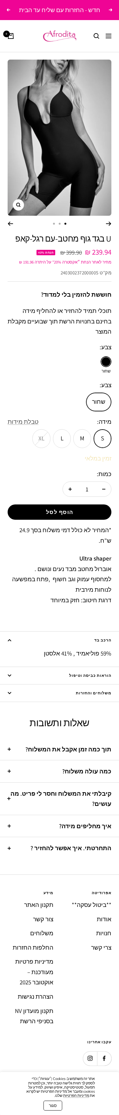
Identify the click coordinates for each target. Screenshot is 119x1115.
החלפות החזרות (33, 947)
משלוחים (41, 933)
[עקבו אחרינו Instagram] (90, 1058)
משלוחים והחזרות (93, 693)
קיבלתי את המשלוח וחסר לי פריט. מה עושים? (60, 799)
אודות (104, 919)
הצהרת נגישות (35, 996)
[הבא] (10, 223)
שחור (98, 401)
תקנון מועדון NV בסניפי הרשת (34, 1016)
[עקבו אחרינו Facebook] (104, 1058)
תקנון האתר (38, 905)
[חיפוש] (96, 36)
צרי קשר (101, 947)
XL (41, 438)
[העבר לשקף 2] (60, 224)
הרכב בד (102, 640)
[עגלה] (11, 36)
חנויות (103, 933)
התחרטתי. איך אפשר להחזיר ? (70, 848)
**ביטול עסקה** (91, 905)
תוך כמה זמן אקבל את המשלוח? (68, 749)
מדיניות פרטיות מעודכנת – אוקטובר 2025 (34, 972)
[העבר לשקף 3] (54, 224)
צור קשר (43, 919)
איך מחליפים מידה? (85, 826)
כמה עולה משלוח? (86, 771)
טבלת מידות (23, 421)
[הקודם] (108, 223)
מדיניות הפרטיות (76, 1095)
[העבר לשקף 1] (65, 224)
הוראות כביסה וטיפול (90, 675)
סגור (53, 1105)
